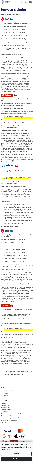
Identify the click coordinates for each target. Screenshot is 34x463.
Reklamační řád (5, 411)
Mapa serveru (4, 422)
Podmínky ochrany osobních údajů (10, 418)
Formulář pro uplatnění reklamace (9, 416)
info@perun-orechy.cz (9, 390)
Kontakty (3, 403)
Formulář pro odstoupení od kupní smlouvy (12, 414)
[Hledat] (21, 2)
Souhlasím (16, 459)
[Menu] (30, 2)
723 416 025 (7, 393)
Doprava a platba (5, 405)
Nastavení (16, 453)
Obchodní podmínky (6, 409)
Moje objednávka (5, 407)
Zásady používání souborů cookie (9, 420)
